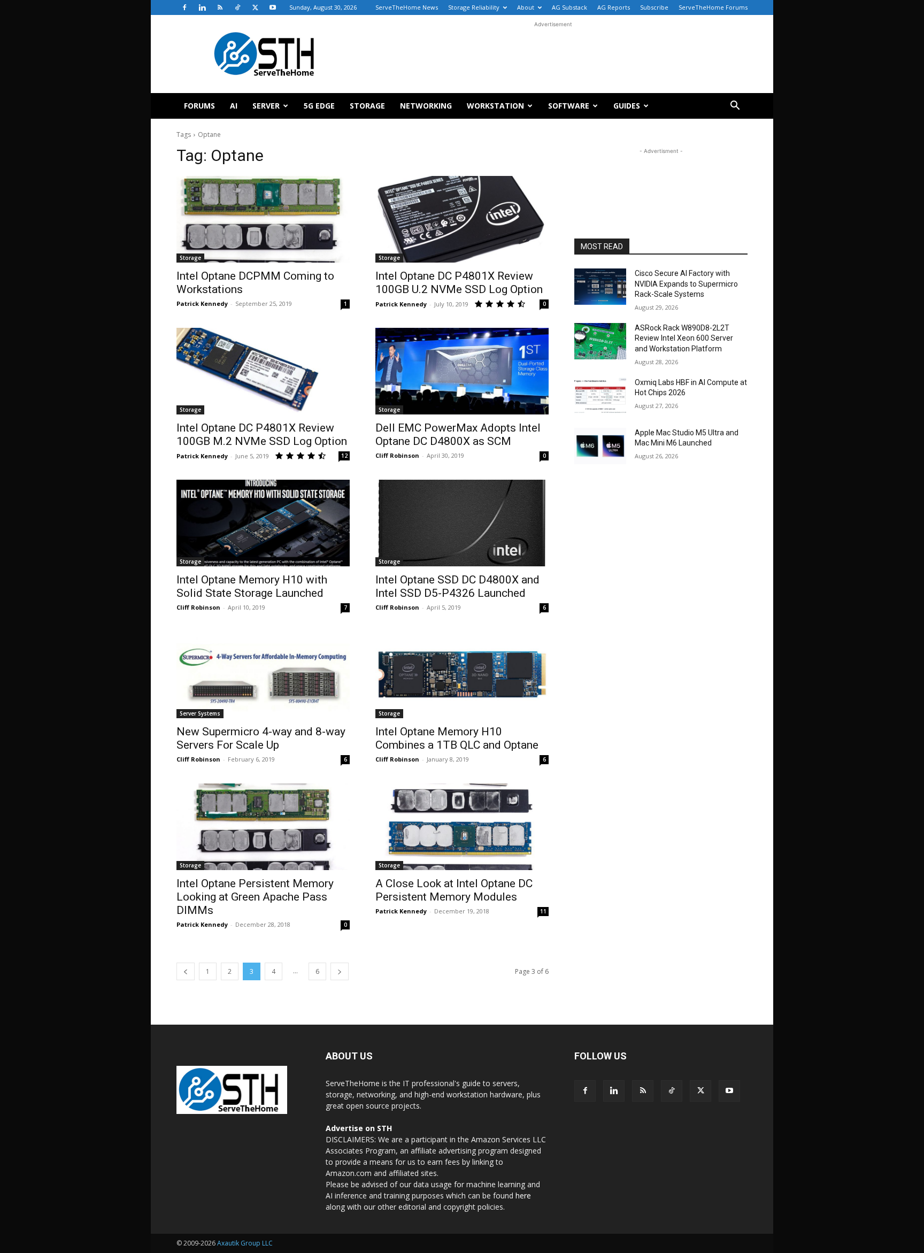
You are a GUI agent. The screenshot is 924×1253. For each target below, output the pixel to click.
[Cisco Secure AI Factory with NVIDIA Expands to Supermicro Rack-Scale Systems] (600, 286)
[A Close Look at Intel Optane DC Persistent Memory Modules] (462, 826)
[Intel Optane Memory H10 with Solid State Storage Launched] (263, 523)
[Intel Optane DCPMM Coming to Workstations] (263, 219)
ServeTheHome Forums (713, 7)
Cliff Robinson (397, 455)
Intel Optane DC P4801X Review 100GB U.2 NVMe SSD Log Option (459, 283)
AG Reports (613, 7)
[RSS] (220, 7)
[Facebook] (184, 7)
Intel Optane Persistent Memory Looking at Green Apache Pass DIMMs (255, 897)
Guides (626, 106)
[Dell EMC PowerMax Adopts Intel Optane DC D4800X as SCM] (462, 371)
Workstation (495, 106)
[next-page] (339, 971)
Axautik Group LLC (245, 1243)
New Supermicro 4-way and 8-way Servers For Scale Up (260, 738)
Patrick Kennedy (202, 303)
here (523, 1195)
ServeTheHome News (406, 7)
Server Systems (200, 713)
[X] (255, 7)
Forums (199, 106)
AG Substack (569, 7)
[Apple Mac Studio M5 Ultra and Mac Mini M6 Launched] (600, 446)
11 (543, 911)
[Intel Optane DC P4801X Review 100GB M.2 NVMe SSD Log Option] (263, 371)
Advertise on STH (359, 1128)
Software (568, 106)
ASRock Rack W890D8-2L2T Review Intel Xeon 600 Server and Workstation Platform (684, 338)
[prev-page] (185, 971)
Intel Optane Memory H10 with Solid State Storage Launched (251, 586)
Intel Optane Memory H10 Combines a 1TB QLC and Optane (456, 738)
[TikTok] (237, 7)
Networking (426, 106)
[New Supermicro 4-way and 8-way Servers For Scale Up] (263, 675)
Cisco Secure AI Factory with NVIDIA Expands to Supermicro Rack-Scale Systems (686, 283)
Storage (367, 106)
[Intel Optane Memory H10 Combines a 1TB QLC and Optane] (462, 675)
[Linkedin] (202, 7)
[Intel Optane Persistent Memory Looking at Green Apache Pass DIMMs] (263, 826)
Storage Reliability (473, 7)
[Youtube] (273, 7)
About (525, 7)
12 (344, 455)
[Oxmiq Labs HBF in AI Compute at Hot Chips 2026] (600, 396)
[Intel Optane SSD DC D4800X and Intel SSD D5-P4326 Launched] (462, 523)
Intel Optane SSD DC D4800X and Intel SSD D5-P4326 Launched (457, 586)
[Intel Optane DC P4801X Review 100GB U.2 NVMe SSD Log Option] (462, 219)
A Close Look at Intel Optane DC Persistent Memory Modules (454, 890)
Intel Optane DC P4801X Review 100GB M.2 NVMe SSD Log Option (261, 434)
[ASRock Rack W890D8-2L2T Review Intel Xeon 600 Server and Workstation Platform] (600, 341)
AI (233, 106)
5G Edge (319, 106)
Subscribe (654, 7)
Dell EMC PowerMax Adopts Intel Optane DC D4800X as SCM (458, 434)
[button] (735, 107)
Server (266, 106)
